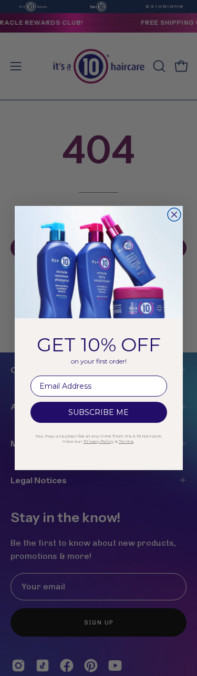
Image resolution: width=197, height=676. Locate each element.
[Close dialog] (174, 214)
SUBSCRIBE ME (98, 412)
